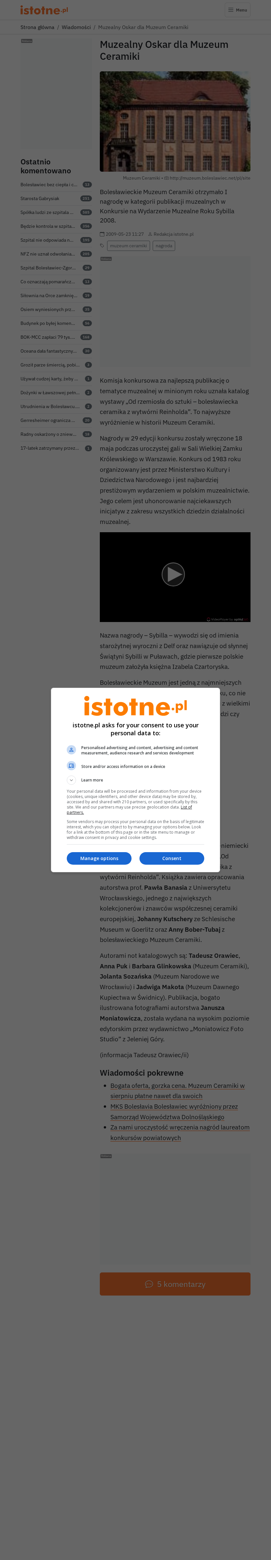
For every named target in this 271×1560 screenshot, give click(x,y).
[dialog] (135, 780)
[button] (135, 780)
